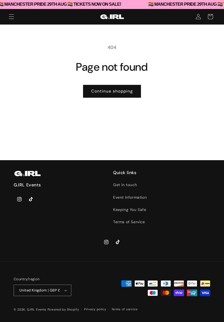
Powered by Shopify (63, 309)
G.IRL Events (36, 309)
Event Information (130, 197)
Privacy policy (95, 309)
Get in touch (125, 184)
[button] (11, 17)
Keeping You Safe (129, 209)
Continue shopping (112, 91)
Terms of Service (129, 221)
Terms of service (124, 309)
